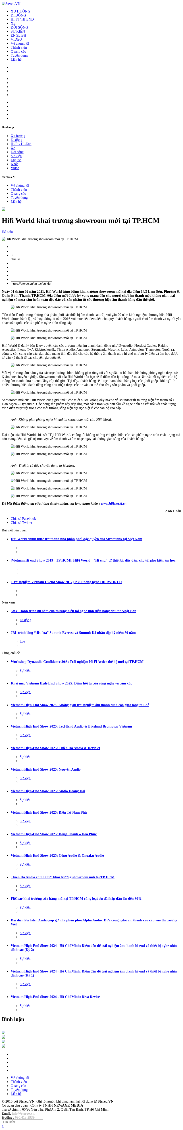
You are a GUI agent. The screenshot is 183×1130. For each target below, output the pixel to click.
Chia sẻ (23, 518)
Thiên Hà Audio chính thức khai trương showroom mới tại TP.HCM (62, 877)
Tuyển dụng (19, 55)
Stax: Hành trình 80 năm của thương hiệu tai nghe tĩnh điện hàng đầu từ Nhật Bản (73, 611)
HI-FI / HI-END (22, 19)
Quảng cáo (18, 51)
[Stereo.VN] (11, 4)
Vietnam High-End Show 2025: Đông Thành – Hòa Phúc (54, 834)
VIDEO (16, 39)
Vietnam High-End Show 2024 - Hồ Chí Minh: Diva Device (55, 997)
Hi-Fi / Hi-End (21, 144)
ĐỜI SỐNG (19, 27)
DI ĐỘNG (18, 15)
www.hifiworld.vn (114, 503)
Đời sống (17, 152)
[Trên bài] (3, 209)
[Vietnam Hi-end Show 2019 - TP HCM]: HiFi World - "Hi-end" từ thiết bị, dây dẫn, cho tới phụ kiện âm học (93, 560)
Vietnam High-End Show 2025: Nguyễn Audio (46, 769)
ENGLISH (18, 35)
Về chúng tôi (20, 43)
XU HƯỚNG (20, 11)
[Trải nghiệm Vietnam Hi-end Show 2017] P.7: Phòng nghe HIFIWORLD (66, 582)
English (16, 160)
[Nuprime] (3, 1042)
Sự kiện (16, 156)
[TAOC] (3, 1046)
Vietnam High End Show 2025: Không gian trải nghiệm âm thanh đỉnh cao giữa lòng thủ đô (80, 705)
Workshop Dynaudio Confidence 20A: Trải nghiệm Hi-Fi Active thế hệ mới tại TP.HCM (77, 661)
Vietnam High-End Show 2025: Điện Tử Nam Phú (49, 812)
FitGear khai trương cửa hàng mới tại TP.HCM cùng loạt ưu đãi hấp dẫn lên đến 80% (76, 898)
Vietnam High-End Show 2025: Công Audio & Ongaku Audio (57, 855)
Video (15, 168)
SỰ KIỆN (18, 31)
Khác (14, 164)
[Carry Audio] (3, 1037)
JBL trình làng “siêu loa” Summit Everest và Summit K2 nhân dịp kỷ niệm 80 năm (73, 632)
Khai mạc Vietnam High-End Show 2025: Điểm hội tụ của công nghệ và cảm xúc (71, 683)
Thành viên (19, 47)
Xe (13, 148)
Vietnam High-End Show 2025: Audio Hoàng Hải (48, 791)
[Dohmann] (3, 1033)
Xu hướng (18, 136)
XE (13, 23)
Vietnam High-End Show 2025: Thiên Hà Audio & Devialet (55, 748)
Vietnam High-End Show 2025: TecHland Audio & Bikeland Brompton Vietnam (71, 726)
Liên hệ (16, 59)
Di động (16, 140)
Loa (22, 641)
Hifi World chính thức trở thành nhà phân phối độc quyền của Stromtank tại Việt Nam (76, 539)
